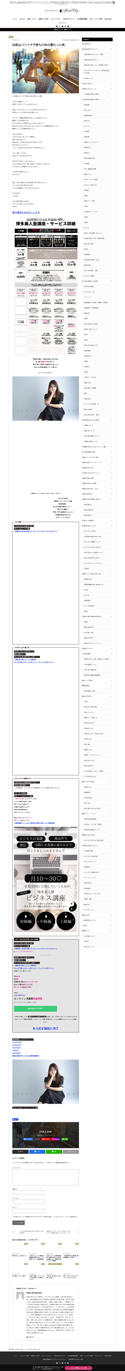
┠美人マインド (88, 712)
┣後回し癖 (87, 382)
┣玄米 (85, 611)
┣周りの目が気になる (90, 345)
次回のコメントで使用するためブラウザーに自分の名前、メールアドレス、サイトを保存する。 (46, 1216)
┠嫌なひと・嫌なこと (90, 717)
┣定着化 (86, 366)
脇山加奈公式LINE (34, 1008)
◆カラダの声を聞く (88, 781)
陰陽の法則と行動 (88, 478)
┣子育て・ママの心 (89, 377)
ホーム (15, 19)
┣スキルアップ (88, 909)
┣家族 (85, 622)
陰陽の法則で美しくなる (90, 488)
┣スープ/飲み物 (88, 606)
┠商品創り (87, 867)
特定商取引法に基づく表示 (75, 1359)
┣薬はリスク (87, 174)
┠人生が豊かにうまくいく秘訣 (93, 771)
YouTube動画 (86, 653)
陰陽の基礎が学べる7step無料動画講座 (25, 1056)
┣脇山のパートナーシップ (91, 643)
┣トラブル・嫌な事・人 (91, 404)
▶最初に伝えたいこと (89, 89)
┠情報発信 (87, 888)
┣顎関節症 (87, 254)
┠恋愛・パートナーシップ (91, 755)
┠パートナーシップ (89, 877)
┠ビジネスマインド (89, 861)
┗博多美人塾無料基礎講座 (91, 675)
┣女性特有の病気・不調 (91, 260)
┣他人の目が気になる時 (91, 558)
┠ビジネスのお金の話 (90, 856)
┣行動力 (86, 568)
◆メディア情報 (87, 680)
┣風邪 (85, 222)
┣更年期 (86, 137)
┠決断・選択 (87, 899)
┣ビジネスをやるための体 (91, 547)
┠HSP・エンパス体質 (90, 179)
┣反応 (85, 340)
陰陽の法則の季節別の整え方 (91, 499)
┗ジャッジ (87, 297)
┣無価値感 (87, 350)
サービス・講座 (24, 1355)
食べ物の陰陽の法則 (88, 452)
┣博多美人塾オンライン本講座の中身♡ (96, 65)
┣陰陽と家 (87, 147)
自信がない (87, 904)
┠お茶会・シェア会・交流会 (92, 824)
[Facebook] (57, 26)
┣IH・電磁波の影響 (89, 169)
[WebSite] (30, 1337)
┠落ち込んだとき (89, 760)
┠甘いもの (87, 803)
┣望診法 (86, 153)
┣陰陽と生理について (90, 441)
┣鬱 (84, 393)
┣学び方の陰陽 (88, 286)
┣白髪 (85, 249)
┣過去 (85, 318)
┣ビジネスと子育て (89, 531)
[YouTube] (62, 26)
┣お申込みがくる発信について (93, 552)
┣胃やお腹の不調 (89, 158)
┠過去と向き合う (89, 723)
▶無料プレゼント (88, 648)
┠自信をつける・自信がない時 (93, 733)
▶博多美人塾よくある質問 (90, 420)
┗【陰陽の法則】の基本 (91, 94)
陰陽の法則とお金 (88, 467)
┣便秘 (85, 195)
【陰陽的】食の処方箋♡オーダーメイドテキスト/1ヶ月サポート (35, 531)
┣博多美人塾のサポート (91, 60)
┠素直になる (87, 749)
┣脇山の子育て (88, 638)
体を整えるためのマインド (90, 473)
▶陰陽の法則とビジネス (90, 845)
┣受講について (88, 425)
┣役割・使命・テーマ (90, 329)
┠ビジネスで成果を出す (91, 872)
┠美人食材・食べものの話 (91, 808)
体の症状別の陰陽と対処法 (90, 99)
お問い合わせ (108, 19)
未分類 (11, 37)
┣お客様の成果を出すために (92, 536)
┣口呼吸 (86, 131)
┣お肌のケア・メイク (90, 211)
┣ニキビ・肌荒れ (89, 276)
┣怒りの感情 (87, 409)
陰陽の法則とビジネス (89, 526)
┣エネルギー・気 (89, 292)
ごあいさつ (22, 19)
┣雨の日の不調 (88, 244)
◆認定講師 (85, 685)
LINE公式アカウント (68, 19)
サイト (14, 1207)
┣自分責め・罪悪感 (89, 388)
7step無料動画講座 (82, 19)
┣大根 (85, 590)
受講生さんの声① (43, 19)
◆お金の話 (85, 915)
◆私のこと (85, 930)
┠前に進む (87, 744)
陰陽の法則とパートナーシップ (92, 462)
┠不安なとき (87, 739)
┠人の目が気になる (89, 776)
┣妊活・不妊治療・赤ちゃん (92, 233)
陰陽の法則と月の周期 (89, 483)
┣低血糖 (86, 105)
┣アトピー (87, 126)
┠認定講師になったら (89, 920)
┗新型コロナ (87, 787)
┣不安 (85, 334)
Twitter (14, 1050)
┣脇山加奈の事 (88, 627)
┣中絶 (85, 206)
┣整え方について (89, 430)
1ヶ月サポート (52, 948)
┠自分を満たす (88, 765)
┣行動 (85, 372)
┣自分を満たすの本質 (90, 324)
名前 (14, 1189)
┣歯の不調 (87, 265)
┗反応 (85, 701)
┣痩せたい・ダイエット (91, 142)
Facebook (16, 1042)
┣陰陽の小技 (87, 579)
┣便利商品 (87, 600)
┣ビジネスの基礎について (91, 542)
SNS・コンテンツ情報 (96, 19)
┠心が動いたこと (89, 936)
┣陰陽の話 (87, 792)
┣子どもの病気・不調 (90, 270)
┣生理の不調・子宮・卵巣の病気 (94, 238)
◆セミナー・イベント (89, 813)
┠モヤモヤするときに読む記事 (93, 840)
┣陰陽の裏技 (87, 115)
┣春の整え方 (87, 504)
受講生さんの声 (35, 1355)
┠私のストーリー (89, 947)
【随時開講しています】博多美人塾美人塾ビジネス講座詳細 (34, 823)
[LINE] (68, 26)
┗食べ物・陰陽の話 (89, 670)
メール (15, 1198)
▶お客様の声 (86, 44)
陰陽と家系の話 (87, 494)
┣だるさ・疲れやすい (90, 185)
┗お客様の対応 (88, 851)
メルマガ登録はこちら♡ (77, 1368)
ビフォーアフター (56, 19)
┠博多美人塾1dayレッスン (92, 829)
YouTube (15, 1047)
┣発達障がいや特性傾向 (91, 308)
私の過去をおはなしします (26, 212)
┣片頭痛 (86, 163)
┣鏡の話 (86, 313)
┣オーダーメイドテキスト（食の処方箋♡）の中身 (95, 72)
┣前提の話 (87, 399)
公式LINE (17, 995)
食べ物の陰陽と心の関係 (90, 281)
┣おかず (86, 595)
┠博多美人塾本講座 (89, 819)
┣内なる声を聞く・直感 (91, 415)
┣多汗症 (86, 121)
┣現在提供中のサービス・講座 (93, 54)
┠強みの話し (87, 883)
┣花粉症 (86, 190)
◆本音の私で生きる (88, 835)
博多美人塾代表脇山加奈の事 (91, 616)
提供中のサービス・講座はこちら (62, 29)
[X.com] (59, 26)
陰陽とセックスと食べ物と (90, 457)
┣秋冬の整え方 (88, 510)
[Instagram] (65, 26)
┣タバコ (86, 227)
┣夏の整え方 (87, 515)
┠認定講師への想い (89, 691)
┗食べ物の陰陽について (91, 436)
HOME (12, 1349)
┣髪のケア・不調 (89, 201)
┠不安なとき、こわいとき (91, 893)
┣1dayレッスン (88, 78)
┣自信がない (87, 356)
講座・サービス (32, 19)
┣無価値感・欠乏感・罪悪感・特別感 (95, 302)
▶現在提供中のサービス (90, 49)
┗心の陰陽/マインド (90, 664)
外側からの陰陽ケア (88, 520)
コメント (16, 1167)
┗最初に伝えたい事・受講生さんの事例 (96, 659)
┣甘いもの (87, 110)
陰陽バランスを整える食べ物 (91, 574)
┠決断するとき (88, 728)
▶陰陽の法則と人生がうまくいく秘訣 (94, 446)
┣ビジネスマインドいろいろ (92, 563)
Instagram (16, 1045)
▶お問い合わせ (87, 83)
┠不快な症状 (87, 798)
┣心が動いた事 (88, 632)
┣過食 (85, 217)
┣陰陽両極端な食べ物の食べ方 (93, 584)
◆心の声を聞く (87, 696)
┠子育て (86, 941)
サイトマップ (62, 23)
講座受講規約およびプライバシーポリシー (54, 1359)
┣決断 (85, 361)
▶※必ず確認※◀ (44, 1028)
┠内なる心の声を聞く (90, 707)
